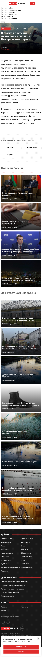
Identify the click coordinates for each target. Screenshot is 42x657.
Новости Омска (6, 539)
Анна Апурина (5, 49)
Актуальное (25, 542)
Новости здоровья (9, 18)
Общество (5, 557)
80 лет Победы (26, 567)
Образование (26, 553)
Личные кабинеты (7, 596)
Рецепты (4, 571)
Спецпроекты (6, 560)
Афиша (3, 546)
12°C (32, 4)
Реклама (4, 607)
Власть (23, 546)
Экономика (25, 564)
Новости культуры (9, 14)
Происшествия (26, 557)
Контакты (24, 607)
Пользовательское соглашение (13, 589)
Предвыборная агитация (10, 592)
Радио (3, 610)
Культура (24, 549)
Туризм (4, 564)
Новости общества (9, 8)
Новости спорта (8, 12)
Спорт (23, 560)
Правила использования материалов (14, 582)
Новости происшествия (11, 10)
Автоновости (7, 16)
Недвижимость (7, 553)
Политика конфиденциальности (13, 585)
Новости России (27, 539)
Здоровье (5, 549)
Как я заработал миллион (10, 567)
